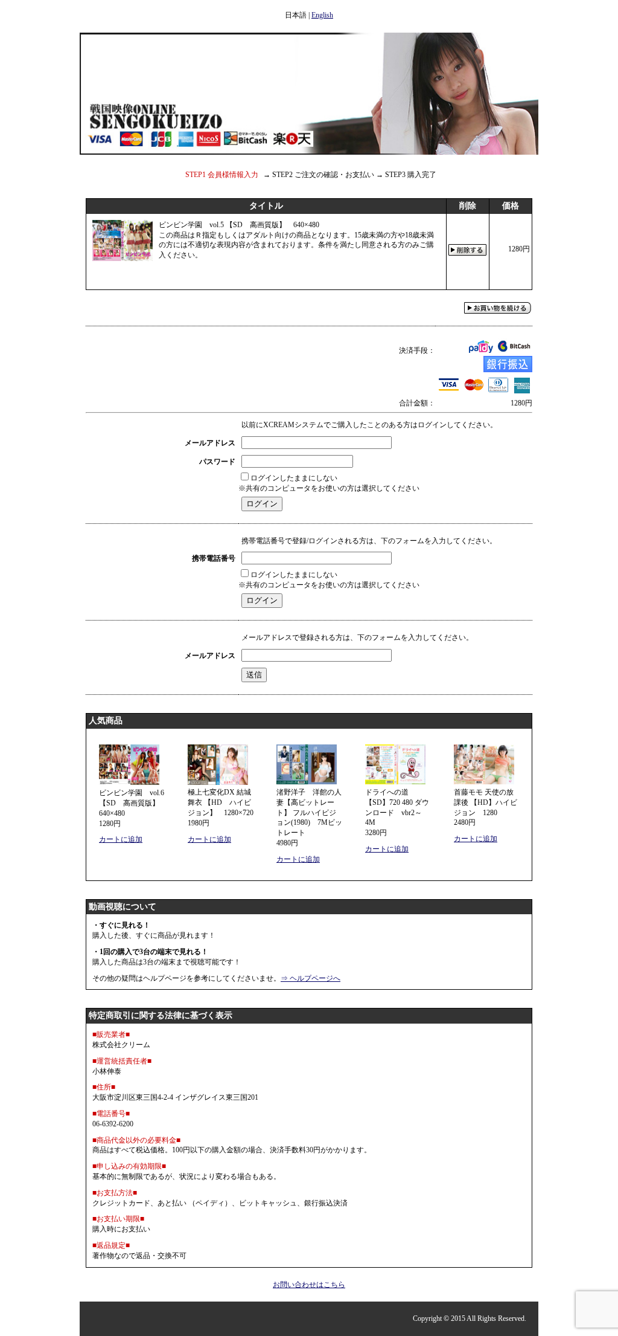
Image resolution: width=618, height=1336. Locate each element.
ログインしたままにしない (293, 478)
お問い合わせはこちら (309, 1284)
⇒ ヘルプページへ (310, 978)
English (322, 15)
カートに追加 (120, 839)
